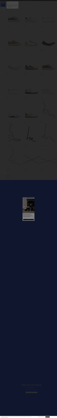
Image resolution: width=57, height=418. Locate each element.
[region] (28, 417)
